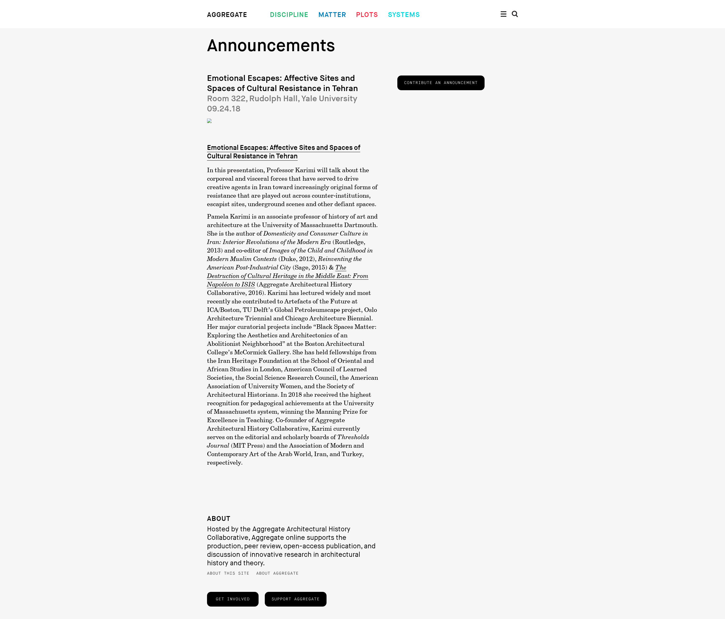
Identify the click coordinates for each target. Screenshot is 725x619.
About (219, 519)
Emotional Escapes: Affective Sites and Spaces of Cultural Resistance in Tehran (283, 152)
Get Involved (233, 599)
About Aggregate (277, 573)
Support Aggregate (296, 599)
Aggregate (227, 15)
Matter (332, 15)
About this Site (228, 573)
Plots (367, 15)
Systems (404, 15)
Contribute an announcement (441, 83)
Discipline (289, 15)
